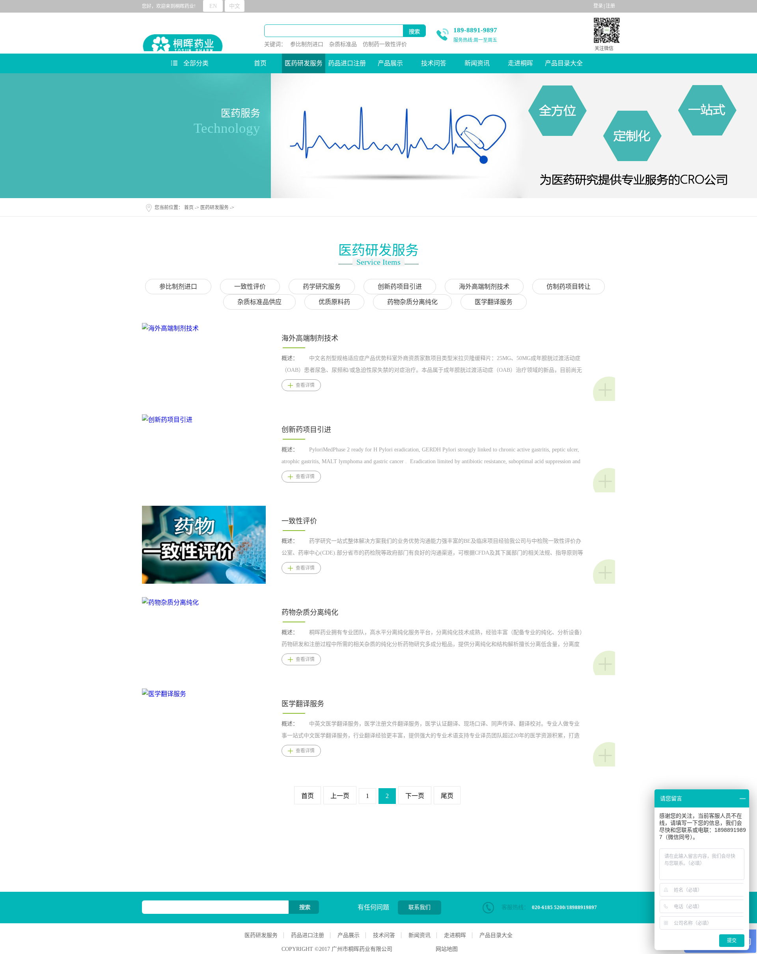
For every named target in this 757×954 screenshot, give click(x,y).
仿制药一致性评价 (385, 44)
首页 (260, 63)
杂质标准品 (343, 44)
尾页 (447, 796)
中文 (234, 6)
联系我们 (419, 907)
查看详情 (305, 385)
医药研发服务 (214, 207)
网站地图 (445, 949)
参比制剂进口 (306, 44)
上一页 (339, 796)
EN (213, 6)
